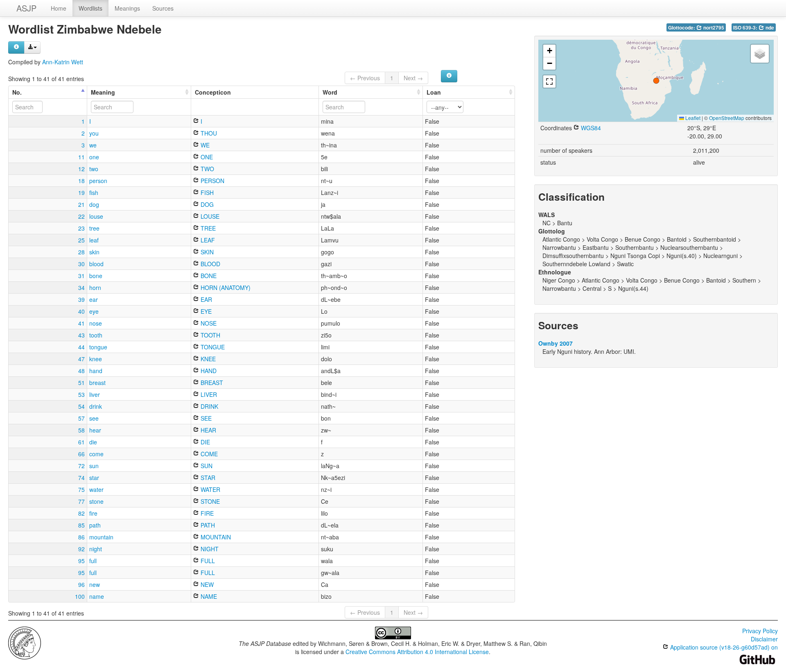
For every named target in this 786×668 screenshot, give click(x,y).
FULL (207, 561)
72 (81, 466)
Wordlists (90, 8)
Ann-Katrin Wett (62, 62)
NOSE (208, 323)
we (93, 145)
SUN (205, 466)
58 (81, 430)
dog (94, 204)
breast (97, 382)
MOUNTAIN (215, 537)
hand (95, 371)
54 (81, 406)
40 (81, 311)
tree (94, 228)
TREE (207, 228)
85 (81, 525)
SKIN (206, 252)
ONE (206, 157)
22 (81, 216)
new (94, 584)
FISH (206, 192)
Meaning (103, 92)
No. (17, 92)
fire (93, 513)
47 (81, 359)
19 (81, 192)
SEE (205, 418)
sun (94, 466)
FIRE (206, 513)
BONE (208, 276)
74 (81, 477)
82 (81, 513)
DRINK (208, 406)
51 (81, 382)
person (98, 181)
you (94, 133)
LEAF (207, 240)
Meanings (127, 8)
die (93, 442)
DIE (204, 442)
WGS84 (590, 128)
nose (95, 323)
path (95, 525)
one (94, 157)
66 (81, 454)
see (94, 418)
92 (81, 549)
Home (58, 8)
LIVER (208, 394)
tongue (98, 347)
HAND (208, 371)
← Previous (365, 78)
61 (81, 442)
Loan (434, 92)
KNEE (207, 359)
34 (81, 287)
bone (95, 276)
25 (81, 240)
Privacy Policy (760, 631)
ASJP (26, 8)
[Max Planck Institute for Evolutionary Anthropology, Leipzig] (24, 642)
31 (81, 276)
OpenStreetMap (726, 117)
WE (204, 145)
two (93, 169)
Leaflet (692, 117)
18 (81, 181)
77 (81, 501)
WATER (209, 489)
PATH (207, 525)
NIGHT (209, 549)
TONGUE (212, 347)
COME (208, 454)
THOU (208, 133)
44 (81, 347)
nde (769, 27)
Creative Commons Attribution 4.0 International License (417, 652)
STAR (207, 477)
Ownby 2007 (555, 343)
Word (330, 92)
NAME (208, 596)
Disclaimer (764, 639)
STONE (209, 501)
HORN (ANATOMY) (225, 287)
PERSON (211, 181)
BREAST (211, 382)
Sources (163, 8)
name (96, 596)
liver (94, 394)
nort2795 (713, 27)
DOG (206, 204)
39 (81, 299)
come (96, 454)
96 (81, 584)
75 (81, 489)
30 (81, 264)
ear (93, 299)
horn (95, 287)
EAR (205, 299)
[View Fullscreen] (549, 81)
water (96, 489)
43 (81, 335)
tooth (95, 335)
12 (81, 169)
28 (81, 252)
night (95, 549)
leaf (94, 240)
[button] (656, 81)
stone (96, 501)
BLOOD (209, 264)
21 (81, 204)
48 (81, 371)
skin (94, 252)
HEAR (207, 430)
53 (81, 394)
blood (96, 264)
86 (81, 537)
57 (81, 418)
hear (95, 430)
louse (96, 216)
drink (95, 406)
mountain (101, 537)
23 (81, 228)
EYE (205, 311)
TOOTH (209, 335)
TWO (206, 169)
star (94, 477)
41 (81, 323)
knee (95, 359)
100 (80, 596)
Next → (413, 78)
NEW (206, 584)
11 (81, 157)
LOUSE (209, 216)
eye (94, 311)
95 (81, 561)
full (93, 561)
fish (93, 192)
